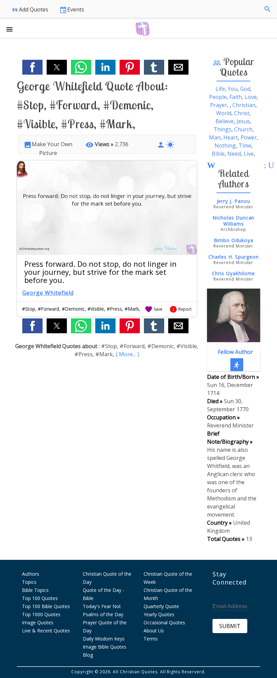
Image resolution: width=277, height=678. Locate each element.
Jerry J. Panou (233, 201)
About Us (154, 630)
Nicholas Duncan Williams (233, 220)
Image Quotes (37, 622)
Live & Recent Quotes (46, 630)
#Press (114, 309)
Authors (30, 574)
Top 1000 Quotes (41, 614)
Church (243, 129)
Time (244, 145)
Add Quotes (29, 10)
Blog (88, 655)
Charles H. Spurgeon (233, 257)
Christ (241, 113)
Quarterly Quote (161, 606)
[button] (12, 28)
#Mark (132, 309)
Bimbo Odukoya (233, 240)
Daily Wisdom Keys (104, 638)
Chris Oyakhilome (233, 273)
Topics (29, 582)
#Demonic (73, 309)
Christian (243, 105)
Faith (235, 97)
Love (251, 97)
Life (220, 89)
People (218, 97)
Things (222, 129)
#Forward (48, 309)
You (232, 89)
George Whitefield (48, 292)
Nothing (225, 145)
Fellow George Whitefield (233, 328)
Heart (230, 137)
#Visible (95, 309)
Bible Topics (35, 590)
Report (180, 309)
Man (215, 137)
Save (153, 309)
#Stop (28, 309)
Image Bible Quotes (104, 647)
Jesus (243, 121)
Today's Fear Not (102, 606)
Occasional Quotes (164, 622)
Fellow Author (235, 358)
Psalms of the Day (103, 614)
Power (249, 137)
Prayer (218, 105)
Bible (218, 153)
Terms (151, 638)
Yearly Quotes (159, 614)
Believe (225, 121)
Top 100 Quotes (40, 598)
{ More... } (127, 354)
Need (234, 153)
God (245, 89)
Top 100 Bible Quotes (46, 606)
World (223, 113)
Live (249, 153)
